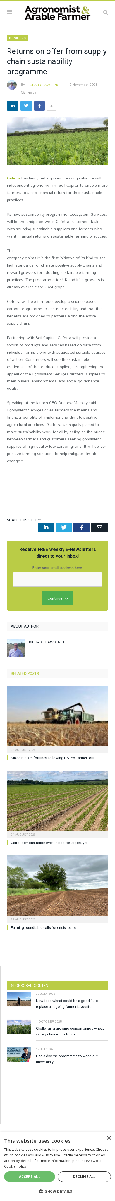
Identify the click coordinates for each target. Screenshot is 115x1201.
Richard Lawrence (44, 84)
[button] (57, 1191)
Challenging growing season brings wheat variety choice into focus (70, 1031)
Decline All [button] (84, 1176)
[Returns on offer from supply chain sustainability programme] (57, 142)
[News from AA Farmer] (57, 11)
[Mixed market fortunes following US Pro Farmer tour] (57, 719)
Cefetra (13, 178)
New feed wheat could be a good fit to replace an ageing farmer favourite (67, 1004)
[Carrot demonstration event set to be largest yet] (57, 804)
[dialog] (57, 1166)
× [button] (109, 1138)
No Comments (39, 92)
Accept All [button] (29, 1176)
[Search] (105, 12)
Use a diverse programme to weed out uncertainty (67, 1059)
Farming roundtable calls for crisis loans (43, 928)
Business (17, 38)
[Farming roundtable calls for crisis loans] (57, 888)
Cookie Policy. (15, 1166)
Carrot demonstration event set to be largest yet (49, 843)
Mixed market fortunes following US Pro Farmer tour (52, 758)
